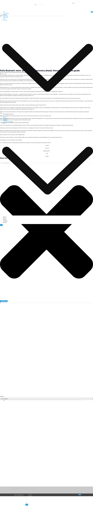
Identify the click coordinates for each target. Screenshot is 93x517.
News (4, 18)
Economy (5, 222)
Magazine (5, 120)
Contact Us (30, 496)
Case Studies (6, 13)
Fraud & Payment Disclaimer (34, 501)
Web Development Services (8, 114)
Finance (4, 218)
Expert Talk (5, 16)
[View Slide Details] (46, 348)
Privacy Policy (31, 500)
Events (4, 117)
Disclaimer (30, 497)
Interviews (5, 17)
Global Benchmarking (8, 121)
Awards (4, 116)
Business (5, 219)
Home (4, 12)
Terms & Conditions (32, 498)
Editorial (5, 14)
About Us (30, 494)
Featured (5, 119)
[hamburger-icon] (92, 12)
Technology (5, 221)
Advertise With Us (32, 502)
